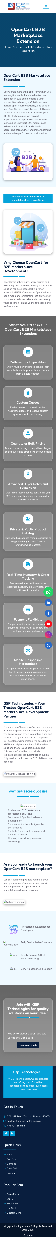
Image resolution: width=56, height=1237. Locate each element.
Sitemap (28, 1235)
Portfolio (11, 1159)
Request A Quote (28, 1045)
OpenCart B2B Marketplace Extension (34, 49)
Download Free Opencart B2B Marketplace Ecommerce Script (28, 198)
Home (7, 47)
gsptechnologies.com (18, 1226)
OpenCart (12, 1168)
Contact (11, 1163)
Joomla (11, 1173)
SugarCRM (12, 1203)
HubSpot (11, 1208)
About (10, 1154)
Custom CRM (14, 1212)
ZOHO (10, 1199)
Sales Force (13, 1194)
